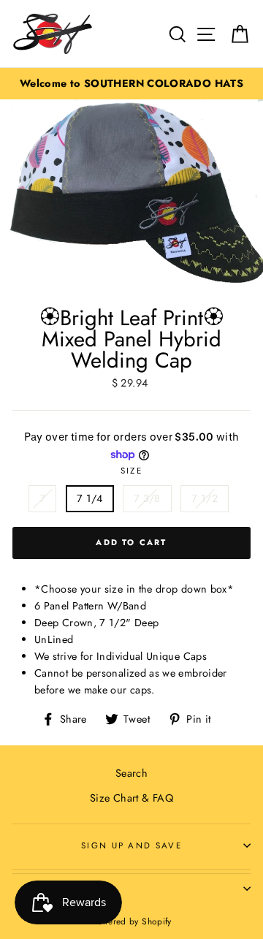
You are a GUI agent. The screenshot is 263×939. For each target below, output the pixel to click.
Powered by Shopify (131, 921)
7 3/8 (147, 498)
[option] (131, 83)
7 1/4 (90, 498)
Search (131, 773)
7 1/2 (204, 498)
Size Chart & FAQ (131, 798)
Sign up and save (131, 845)
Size (131, 470)
